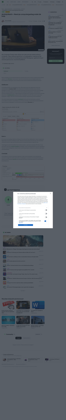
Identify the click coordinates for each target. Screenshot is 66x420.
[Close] (51, 194)
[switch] (45, 210)
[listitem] (33, 207)
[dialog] (33, 210)
